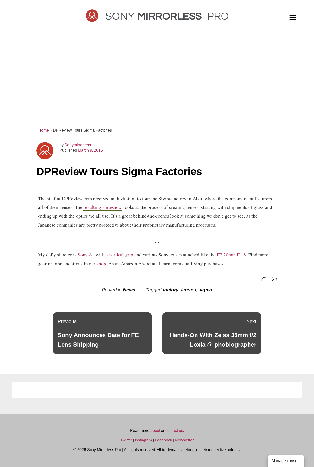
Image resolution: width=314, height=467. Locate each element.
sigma (205, 289)
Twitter (126, 440)
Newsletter (184, 440)
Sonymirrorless (78, 145)
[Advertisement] (157, 81)
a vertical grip (119, 254)
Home (43, 130)
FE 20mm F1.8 (231, 254)
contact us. (174, 430)
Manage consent (286, 461)
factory (171, 289)
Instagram (143, 440)
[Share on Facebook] (276, 281)
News (129, 289)
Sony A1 (86, 254)
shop (101, 263)
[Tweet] (265, 281)
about (155, 430)
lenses (188, 289)
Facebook (163, 440)
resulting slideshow (102, 207)
